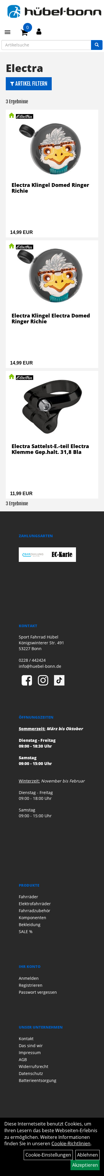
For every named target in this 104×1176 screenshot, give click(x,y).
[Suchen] (97, 45)
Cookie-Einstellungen (48, 1155)
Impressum (30, 1052)
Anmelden (29, 978)
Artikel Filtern (30, 83)
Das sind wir (31, 1045)
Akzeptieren (85, 1165)
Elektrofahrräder (35, 903)
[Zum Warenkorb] (24, 33)
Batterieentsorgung (37, 1080)
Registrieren (30, 985)
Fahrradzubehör (34, 910)
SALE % (26, 931)
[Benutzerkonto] (39, 31)
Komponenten (32, 917)
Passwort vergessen (38, 992)
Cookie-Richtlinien (70, 1143)
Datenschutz (31, 1073)
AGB (23, 1059)
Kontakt (26, 1038)
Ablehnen (87, 1155)
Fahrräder (28, 896)
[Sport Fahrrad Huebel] (54, 11)
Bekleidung (29, 924)
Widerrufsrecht (33, 1066)
